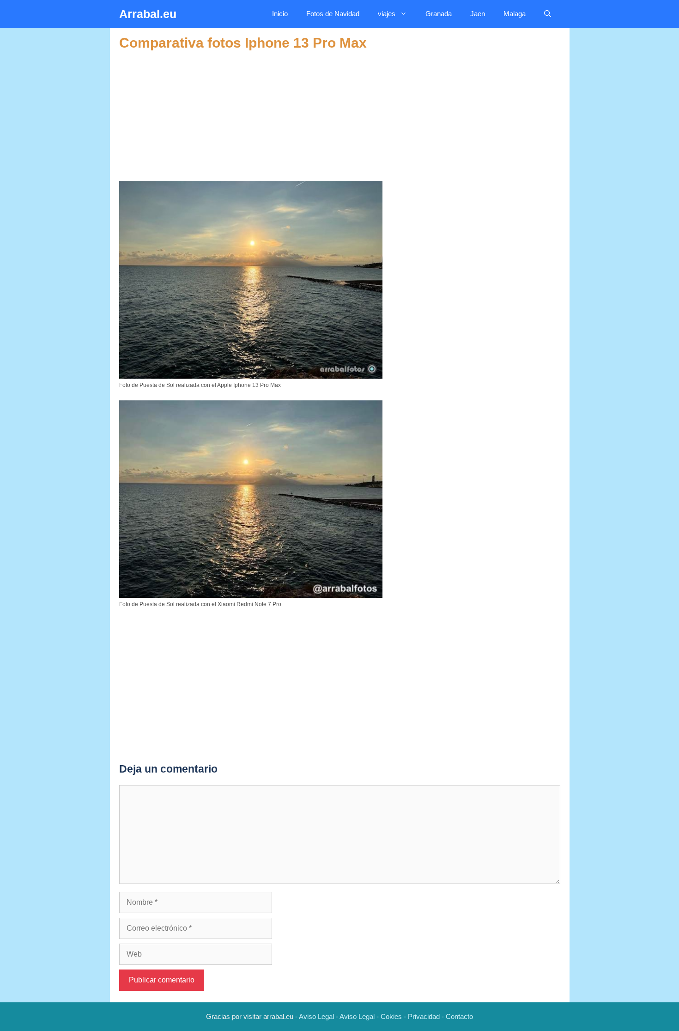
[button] (547, 14)
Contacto (459, 1016)
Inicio (280, 14)
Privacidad (424, 1016)
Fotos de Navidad (332, 14)
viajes (386, 14)
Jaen (477, 14)
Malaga (514, 14)
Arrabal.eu (147, 13)
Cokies (391, 1016)
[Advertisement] (339, 116)
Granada (438, 14)
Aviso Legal (316, 1016)
